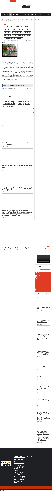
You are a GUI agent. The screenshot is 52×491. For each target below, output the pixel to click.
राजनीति (13, 14)
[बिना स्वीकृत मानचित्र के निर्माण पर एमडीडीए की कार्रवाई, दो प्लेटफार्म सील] (28, 457)
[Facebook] (0, 490)
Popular (38, 293)
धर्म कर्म (23, 14)
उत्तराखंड (10, 14)
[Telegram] (2, 490)
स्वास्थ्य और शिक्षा (27, 14)
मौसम (21, 14)
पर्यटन (19, 14)
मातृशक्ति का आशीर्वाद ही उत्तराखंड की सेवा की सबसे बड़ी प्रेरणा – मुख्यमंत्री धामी (43, 401)
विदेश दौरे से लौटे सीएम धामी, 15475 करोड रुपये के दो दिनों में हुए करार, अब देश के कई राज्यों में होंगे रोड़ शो (43, 368)
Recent (42, 293)
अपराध (17, 14)
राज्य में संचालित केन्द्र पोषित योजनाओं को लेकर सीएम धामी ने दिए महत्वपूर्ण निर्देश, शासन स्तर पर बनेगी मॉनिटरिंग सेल (43, 353)
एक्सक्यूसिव (4, 14)
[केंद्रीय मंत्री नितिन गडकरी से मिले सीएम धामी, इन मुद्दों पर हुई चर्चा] (43, 301)
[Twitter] (1, 490)
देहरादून (7, 14)
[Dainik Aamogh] (26, 6)
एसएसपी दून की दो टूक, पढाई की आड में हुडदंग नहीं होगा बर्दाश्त (43, 388)
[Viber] (3, 490)
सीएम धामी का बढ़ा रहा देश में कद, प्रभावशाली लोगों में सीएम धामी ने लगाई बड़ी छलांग (43, 321)
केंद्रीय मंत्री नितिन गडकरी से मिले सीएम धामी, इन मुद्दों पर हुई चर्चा (43, 307)
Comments (48, 293)
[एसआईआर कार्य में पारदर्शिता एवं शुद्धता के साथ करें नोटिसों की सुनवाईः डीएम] (36, 458)
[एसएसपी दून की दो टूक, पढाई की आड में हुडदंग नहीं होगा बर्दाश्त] (43, 382)
